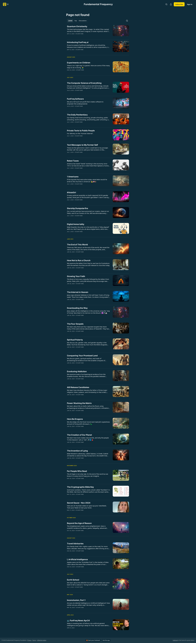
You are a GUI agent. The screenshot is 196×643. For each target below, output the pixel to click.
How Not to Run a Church (78, 260)
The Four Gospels (75, 324)
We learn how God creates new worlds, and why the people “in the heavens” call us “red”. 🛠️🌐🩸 (88, 439)
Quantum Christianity (77, 26)
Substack (175, 640)
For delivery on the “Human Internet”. (80, 133)
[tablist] (77, 21)
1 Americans (73, 176)
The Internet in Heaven (77, 292)
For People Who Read (77, 471)
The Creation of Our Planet (79, 435)
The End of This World (77, 244)
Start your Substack (94, 640)
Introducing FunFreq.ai (77, 42)
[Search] (166, 4)
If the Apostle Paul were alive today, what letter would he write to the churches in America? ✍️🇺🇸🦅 (87, 180)
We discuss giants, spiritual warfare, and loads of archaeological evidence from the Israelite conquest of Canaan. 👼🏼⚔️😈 (86, 359)
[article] (98, 31)
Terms (34, 640)
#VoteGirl (71, 192)
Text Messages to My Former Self (82, 145)
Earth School (73, 580)
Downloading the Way (77, 308)
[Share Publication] (171, 4)
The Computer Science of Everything (84, 83)
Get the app (106, 640)
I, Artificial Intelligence (77, 559)
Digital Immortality (75, 224)
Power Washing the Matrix (79, 403)
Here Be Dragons (75, 419)
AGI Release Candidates (78, 387)
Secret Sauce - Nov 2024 (78, 503)
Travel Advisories (75, 543)
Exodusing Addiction (77, 371)
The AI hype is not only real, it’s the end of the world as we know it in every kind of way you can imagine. (87, 475)
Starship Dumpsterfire (77, 208)
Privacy (29, 640)
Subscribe (179, 4)
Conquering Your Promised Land (82, 355)
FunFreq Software (75, 99)
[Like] (68, 72)
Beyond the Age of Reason (79, 523)
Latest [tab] (70, 21)
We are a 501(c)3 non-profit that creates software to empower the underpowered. (85, 103)
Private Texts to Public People (81, 130)
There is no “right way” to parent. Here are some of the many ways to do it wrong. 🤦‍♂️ (88, 66)
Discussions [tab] (82, 21)
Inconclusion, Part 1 (76, 600)
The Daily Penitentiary (77, 115)
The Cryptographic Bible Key (80, 487)
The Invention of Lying (77, 451)
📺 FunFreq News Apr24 (78, 620)
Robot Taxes (73, 161)
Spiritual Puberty (75, 340)
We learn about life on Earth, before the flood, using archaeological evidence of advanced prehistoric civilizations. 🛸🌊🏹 (88, 407)
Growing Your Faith (76, 276)
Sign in (189, 4)
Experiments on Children (78, 62)
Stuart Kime (79, 33)
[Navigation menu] (6, 4)
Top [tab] (75, 21)
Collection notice (41, 640)
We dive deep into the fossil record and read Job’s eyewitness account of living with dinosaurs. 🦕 (88, 423)
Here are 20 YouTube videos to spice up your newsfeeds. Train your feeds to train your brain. (87, 507)
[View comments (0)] (82, 36)
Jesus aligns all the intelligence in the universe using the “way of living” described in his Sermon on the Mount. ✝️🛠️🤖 (88, 312)
